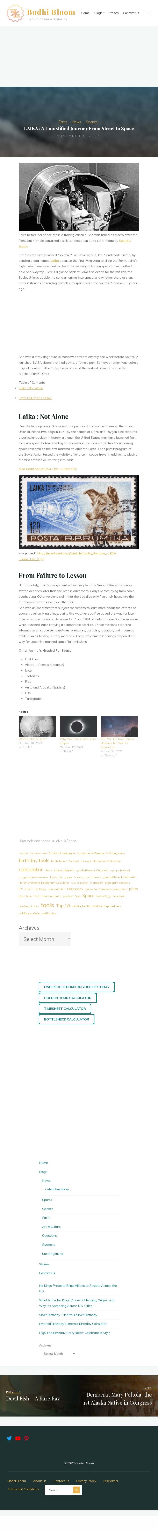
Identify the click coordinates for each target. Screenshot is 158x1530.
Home (43, 1163)
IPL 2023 (26, 889)
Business (48, 1245)
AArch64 (23, 853)
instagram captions (117, 882)
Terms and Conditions (23, 1489)
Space (71, 841)
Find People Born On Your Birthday (76, 987)
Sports (47, 1200)
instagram (96, 882)
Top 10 (63, 905)
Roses (77, 896)
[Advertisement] (79, 56)
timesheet (119, 896)
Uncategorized (52, 1254)
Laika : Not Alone (31, 388)
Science (92, 122)
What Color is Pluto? (33, 739)
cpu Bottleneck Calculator (92, 870)
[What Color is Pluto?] (37, 726)
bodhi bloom (59, 861)
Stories (44, 1264)
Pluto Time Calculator (48, 896)
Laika (54, 261)
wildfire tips (49, 913)
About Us (39, 1481)
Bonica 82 (74, 861)
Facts (63, 122)
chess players (64, 870)
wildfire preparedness (106, 906)
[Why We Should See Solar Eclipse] (78, 726)
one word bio (56, 889)
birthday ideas (115, 853)
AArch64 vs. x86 (38, 853)
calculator (31, 869)
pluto (133, 888)
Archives (29, 928)
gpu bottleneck (93, 877)
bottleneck (86, 861)
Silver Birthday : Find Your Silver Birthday (68, 1315)
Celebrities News (57, 1189)
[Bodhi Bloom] (15, 13)
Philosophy (75, 889)
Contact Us (47, 1273)
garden (68, 877)
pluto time (25, 896)
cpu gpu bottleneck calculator (33, 877)
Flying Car (56, 877)
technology (103, 896)
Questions (49, 1236)
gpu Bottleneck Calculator (120, 877)
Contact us (61, 1481)
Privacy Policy (86, 1481)
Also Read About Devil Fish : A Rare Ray (48, 469)
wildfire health (81, 906)
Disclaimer (110, 1481)
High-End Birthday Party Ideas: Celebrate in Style (74, 1333)
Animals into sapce (36, 841)
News (76, 122)
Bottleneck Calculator (107, 861)
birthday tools (34, 860)
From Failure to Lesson (35, 398)
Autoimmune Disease (91, 853)
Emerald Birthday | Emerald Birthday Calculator (73, 1324)
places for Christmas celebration (106, 889)
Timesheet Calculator (65, 1008)
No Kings (40, 889)
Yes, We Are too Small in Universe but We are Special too (118, 743)
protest (68, 896)
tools (47, 905)
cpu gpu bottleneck (120, 870)
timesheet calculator (29, 906)
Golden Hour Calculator (67, 998)
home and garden (79, 882)
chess (48, 870)
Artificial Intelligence (61, 853)
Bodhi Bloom (51, 11)
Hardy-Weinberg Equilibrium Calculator (44, 882)
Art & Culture (51, 1227)
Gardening (79, 877)
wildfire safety (29, 913)
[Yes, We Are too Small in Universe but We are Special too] (119, 726)
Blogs (43, 1172)
